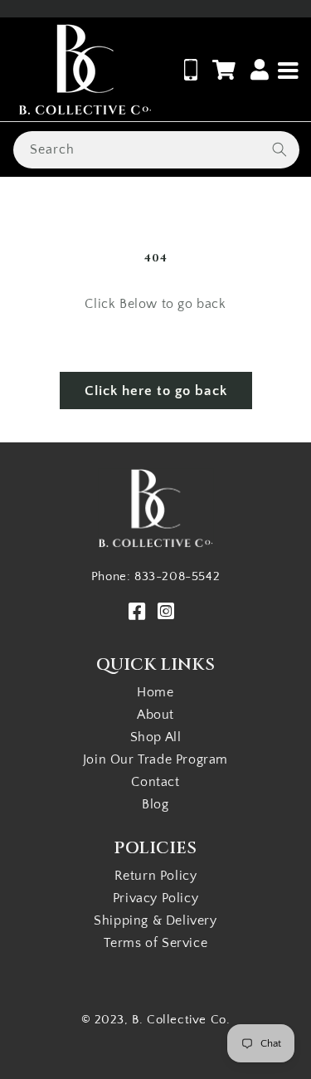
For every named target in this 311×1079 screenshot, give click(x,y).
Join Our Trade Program (155, 759)
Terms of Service (156, 942)
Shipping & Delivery (155, 920)
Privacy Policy (155, 898)
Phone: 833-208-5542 (155, 576)
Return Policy (155, 875)
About (155, 714)
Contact (155, 781)
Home (155, 692)
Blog (155, 804)
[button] (224, 69)
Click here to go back (156, 390)
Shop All (156, 737)
